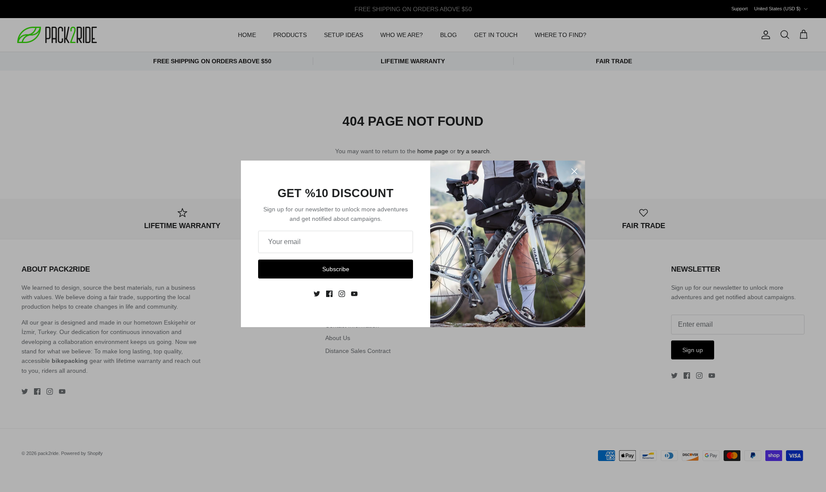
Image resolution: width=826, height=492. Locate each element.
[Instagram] (342, 294)
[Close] (574, 171)
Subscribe (335, 269)
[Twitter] (317, 294)
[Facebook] (329, 294)
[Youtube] (354, 294)
